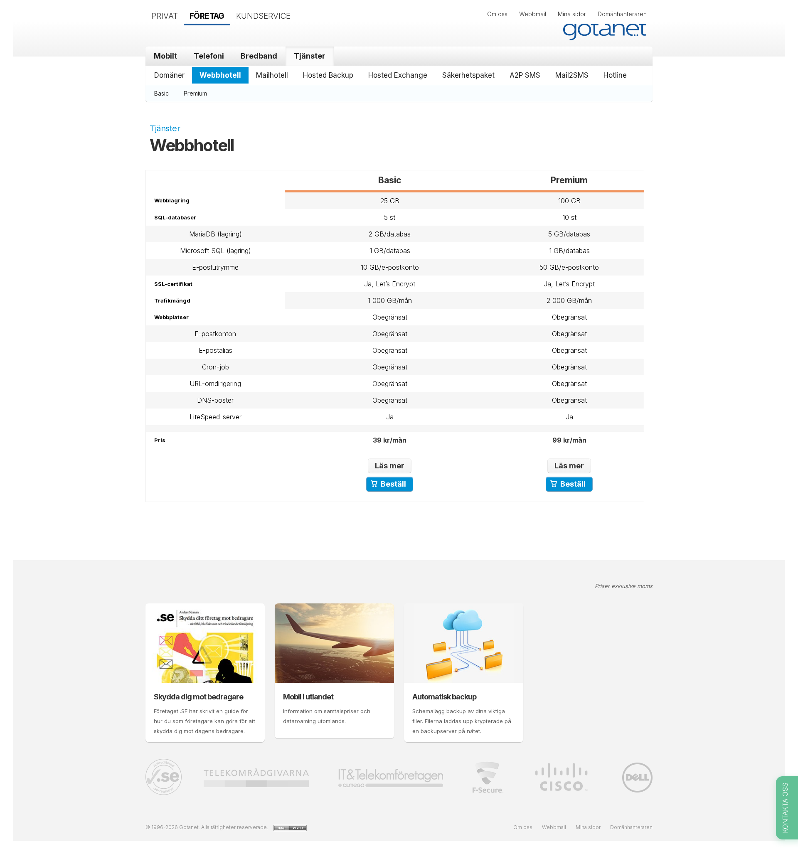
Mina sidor (572, 13)
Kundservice (263, 16)
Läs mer (389, 465)
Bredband (259, 56)
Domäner (169, 75)
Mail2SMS (572, 75)
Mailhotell (272, 75)
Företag (207, 16)
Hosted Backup (328, 75)
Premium (195, 93)
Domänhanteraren (622, 13)
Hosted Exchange (397, 75)
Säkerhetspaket (468, 75)
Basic (161, 93)
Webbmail (532, 13)
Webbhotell (220, 75)
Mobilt (165, 56)
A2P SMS (525, 75)
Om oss (497, 13)
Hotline (615, 75)
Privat (164, 16)
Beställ (393, 484)
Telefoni (209, 56)
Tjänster (309, 56)
